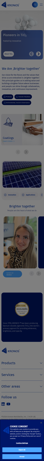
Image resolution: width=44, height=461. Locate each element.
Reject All (22, 450)
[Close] (41, 422)
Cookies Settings (22, 443)
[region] (22, 440)
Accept (22, 456)
